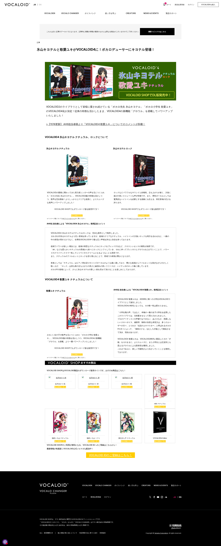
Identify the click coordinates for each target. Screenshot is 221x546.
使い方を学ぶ (133, 485)
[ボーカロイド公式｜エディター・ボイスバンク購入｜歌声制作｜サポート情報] (54, 487)
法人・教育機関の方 (46, 533)
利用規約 (103, 533)
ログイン (191, 5)
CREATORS (146, 485)
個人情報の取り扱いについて (67, 533)
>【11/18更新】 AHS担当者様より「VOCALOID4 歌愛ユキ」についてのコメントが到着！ (95, 124)
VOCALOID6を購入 (208, 5)
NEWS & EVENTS (161, 485)
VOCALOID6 (87, 485)
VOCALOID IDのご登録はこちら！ (110, 455)
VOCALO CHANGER (103, 485)
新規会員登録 (179, 5)
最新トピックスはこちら (157, 32)
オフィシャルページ (69, 218)
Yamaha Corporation (161, 533)
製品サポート (176, 485)
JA (174, 497)
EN (40, 4)
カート (168, 4)
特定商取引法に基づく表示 (88, 533)
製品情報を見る (77, 216)
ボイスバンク (119, 485)
